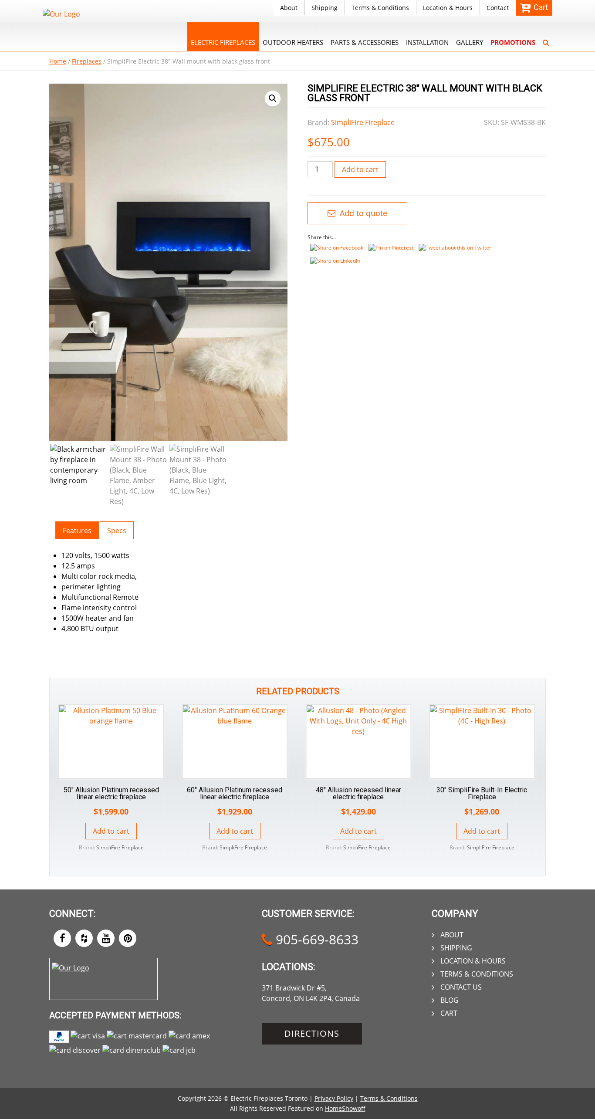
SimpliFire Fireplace (363, 122)
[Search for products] (545, 36)
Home (57, 61)
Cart (448, 1013)
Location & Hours (448, 7)
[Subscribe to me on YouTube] (106, 938)
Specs (116, 530)
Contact (498, 7)
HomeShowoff (345, 1108)
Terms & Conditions (380, 7)
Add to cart (360, 169)
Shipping (324, 7)
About (289, 7)
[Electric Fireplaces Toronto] (61, 14)
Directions (311, 1033)
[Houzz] (84, 938)
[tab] (77, 530)
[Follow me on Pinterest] (127, 938)
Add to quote (362, 213)
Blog (449, 1000)
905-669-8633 (315, 939)
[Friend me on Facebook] (62, 938)
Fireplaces (86, 61)
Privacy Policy (333, 1098)
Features (77, 530)
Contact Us (461, 987)
